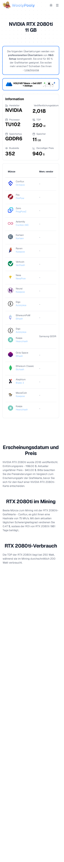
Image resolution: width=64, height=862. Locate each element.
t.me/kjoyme (31, 70)
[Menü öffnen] (57, 5)
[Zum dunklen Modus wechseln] (51, 5)
